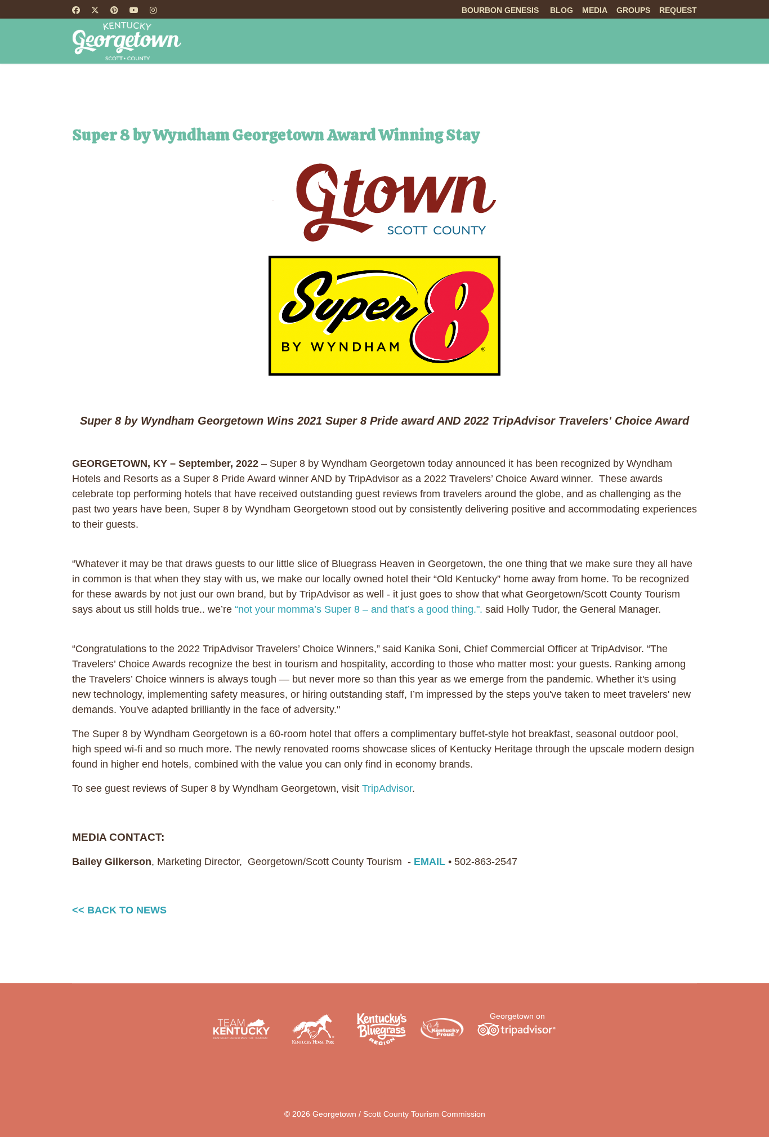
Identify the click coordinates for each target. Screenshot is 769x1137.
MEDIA (594, 10)
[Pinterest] (114, 10)
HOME (209, 86)
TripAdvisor (387, 788)
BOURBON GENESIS (500, 10)
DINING (369, 86)
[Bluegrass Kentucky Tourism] (381, 1029)
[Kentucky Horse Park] (313, 1029)
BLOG (561, 10)
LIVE (655, 86)
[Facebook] (76, 10)
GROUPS (633, 10)
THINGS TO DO (281, 86)
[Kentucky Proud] (442, 1028)
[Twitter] (95, 10)
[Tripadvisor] (516, 1029)
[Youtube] (133, 10)
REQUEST (678, 10)
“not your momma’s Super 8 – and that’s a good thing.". (358, 609)
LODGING (429, 86)
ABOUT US (585, 86)
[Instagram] (153, 10)
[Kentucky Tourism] (241, 1029)
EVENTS (505, 86)
